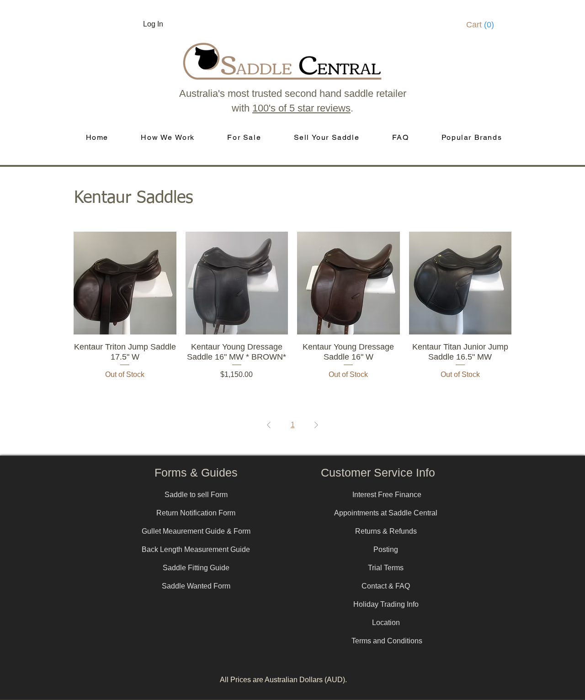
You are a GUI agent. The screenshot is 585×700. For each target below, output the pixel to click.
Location (386, 622)
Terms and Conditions (386, 641)
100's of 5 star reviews (301, 108)
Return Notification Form (195, 513)
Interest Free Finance (386, 494)
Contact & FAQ (386, 586)
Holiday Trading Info (386, 604)
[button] (483, 24)
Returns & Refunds (386, 531)
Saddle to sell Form (196, 494)
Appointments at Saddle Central (385, 513)
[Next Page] (316, 425)
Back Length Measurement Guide (196, 549)
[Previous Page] (268, 425)
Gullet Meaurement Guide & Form (196, 531)
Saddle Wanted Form (196, 586)
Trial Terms (386, 568)
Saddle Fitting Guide (196, 568)
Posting (385, 549)
